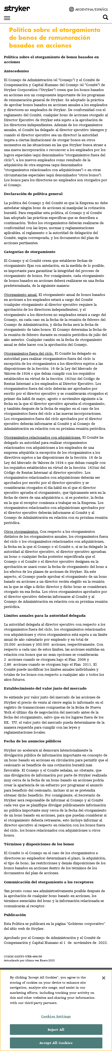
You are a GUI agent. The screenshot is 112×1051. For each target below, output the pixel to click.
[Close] (103, 978)
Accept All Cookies (55, 1043)
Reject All (56, 1029)
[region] (56, 1010)
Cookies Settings (56, 1016)
